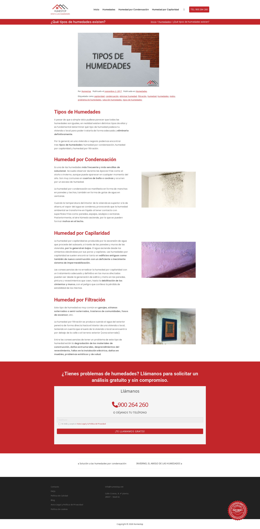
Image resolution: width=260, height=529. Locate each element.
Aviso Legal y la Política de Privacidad (91, 424)
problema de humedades (89, 99)
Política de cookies (59, 509)
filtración (142, 96)
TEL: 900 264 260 (199, 9)
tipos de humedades (132, 99)
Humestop (86, 91)
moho (172, 96)
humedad (152, 96)
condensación (112, 96)
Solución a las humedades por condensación (103, 463)
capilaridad (99, 96)
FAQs (53, 491)
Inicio (96, 9)
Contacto (55, 486)
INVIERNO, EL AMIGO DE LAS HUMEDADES (158, 463)
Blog (53, 500)
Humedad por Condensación (133, 9)
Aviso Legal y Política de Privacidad (67, 504)
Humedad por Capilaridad (165, 9)
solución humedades (112, 99)
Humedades (109, 9)
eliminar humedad (128, 96)
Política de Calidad (59, 495)
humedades (163, 96)
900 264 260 (133, 404)
